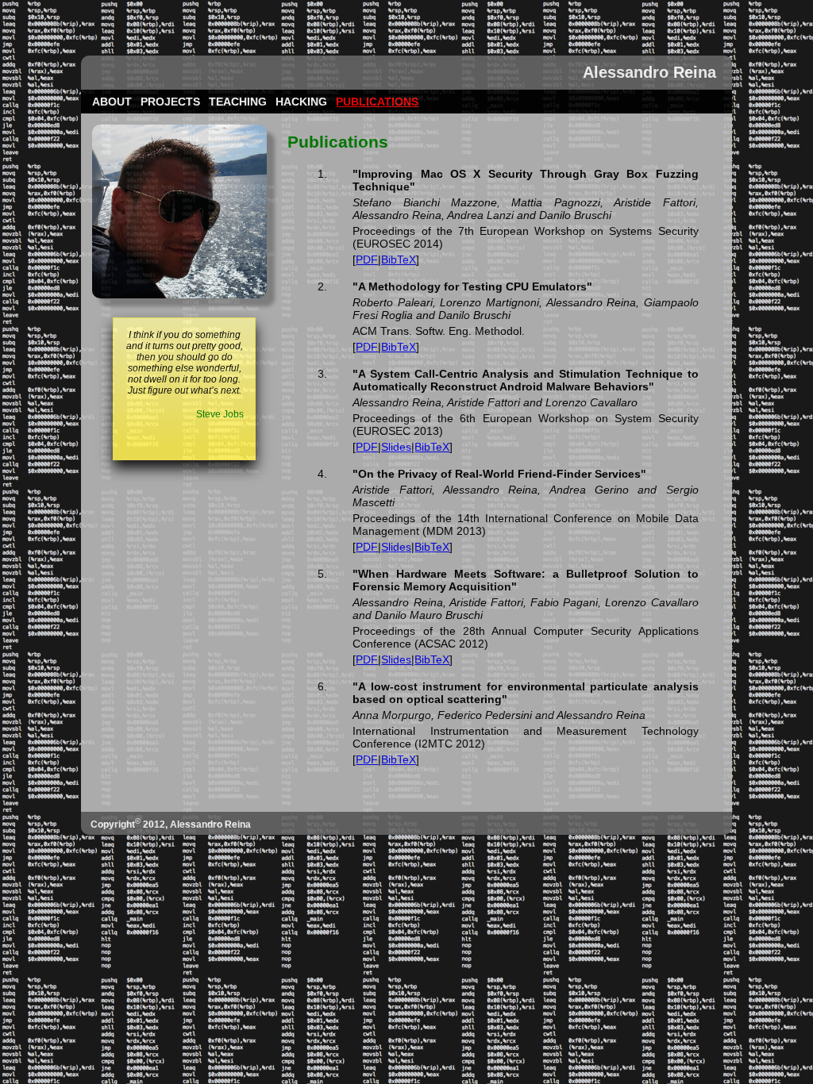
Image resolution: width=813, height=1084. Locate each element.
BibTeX (398, 259)
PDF (367, 259)
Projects (170, 101)
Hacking (301, 101)
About (112, 101)
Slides (396, 446)
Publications (377, 101)
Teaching (238, 101)
